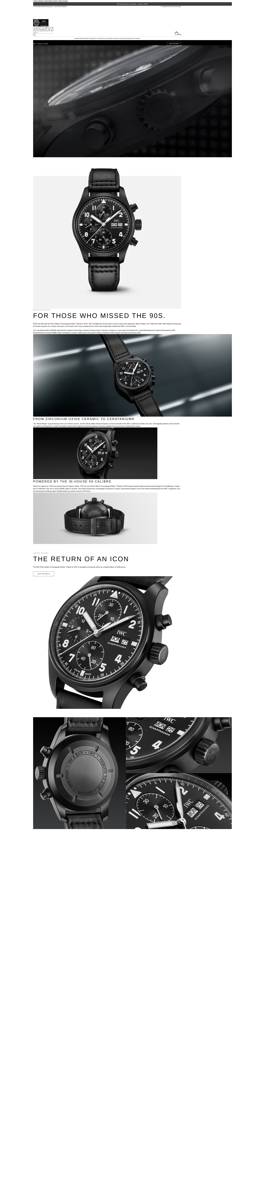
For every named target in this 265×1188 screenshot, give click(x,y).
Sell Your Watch (135, 38)
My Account (176, 6)
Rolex (83, 38)
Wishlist (166, 6)
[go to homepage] (43, 30)
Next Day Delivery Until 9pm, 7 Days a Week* (132, 4)
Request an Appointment (56, 6)
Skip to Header (38, 1)
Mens (111, 38)
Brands (79, 38)
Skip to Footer (63, 1)
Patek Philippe (89, 38)
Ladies (115, 38)
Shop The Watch (174, 43)
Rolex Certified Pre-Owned (102, 38)
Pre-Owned (120, 38)
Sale (75, 38)
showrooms (39, 6)
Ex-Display (127, 38)
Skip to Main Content (51, 1)
